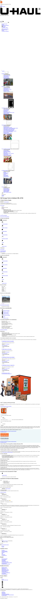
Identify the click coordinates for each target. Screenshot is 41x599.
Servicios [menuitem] (5, 174)
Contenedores (4, 475)
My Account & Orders (5, 551)
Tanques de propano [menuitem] (6, 191)
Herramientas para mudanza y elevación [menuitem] (9, 153)
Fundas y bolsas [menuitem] (6, 152)
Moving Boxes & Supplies (5, 570)
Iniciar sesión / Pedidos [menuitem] (5, 27)
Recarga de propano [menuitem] (6, 188)
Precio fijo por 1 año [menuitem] (4, 29)
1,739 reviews (7, 344)
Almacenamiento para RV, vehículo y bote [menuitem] (9, 129)
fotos (3, 208)
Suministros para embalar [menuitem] (7, 151)
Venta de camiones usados (5, 569)
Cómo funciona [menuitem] (5, 173)
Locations (4, 595)
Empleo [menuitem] (3, 24)
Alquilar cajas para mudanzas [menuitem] (7, 155)
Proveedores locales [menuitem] (6, 172)
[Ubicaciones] (3, 21)
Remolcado (3, 86)
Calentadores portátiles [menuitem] (6, 190)
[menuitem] (22, 88)
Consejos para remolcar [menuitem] (6, 76)
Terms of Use (3, 593)
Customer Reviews (4, 555)
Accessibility (3, 554)
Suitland (3, 195)
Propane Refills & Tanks (5, 571)
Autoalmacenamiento (4, 220)
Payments (3, 552)
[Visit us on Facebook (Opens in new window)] (2, 581)
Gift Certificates (4, 573)
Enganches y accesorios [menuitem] (7, 78)
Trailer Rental (3, 560)
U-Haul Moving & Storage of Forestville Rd (8, 341)
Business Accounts (4, 567)
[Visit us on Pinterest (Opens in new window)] (2, 584)
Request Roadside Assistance (5, 544)
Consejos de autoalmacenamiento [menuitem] (8, 133)
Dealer (3, 579)
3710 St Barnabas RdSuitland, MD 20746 (3, 251)
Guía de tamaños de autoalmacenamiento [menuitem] (9, 130)
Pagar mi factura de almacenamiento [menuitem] (8, 131)
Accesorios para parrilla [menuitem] (6, 189)
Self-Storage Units (4, 563)
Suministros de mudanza (4, 271)
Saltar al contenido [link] (2, 6)
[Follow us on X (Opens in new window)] (2, 586)
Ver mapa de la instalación (3, 215)
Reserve (2, 425)
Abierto (1, 5)
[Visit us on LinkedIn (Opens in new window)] (2, 585)
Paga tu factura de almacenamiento (4, 216)
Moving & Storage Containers (7, 562)
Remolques (6, 73)
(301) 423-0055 (2, 205)
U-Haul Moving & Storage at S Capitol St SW (8, 365)
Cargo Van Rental (4, 559)
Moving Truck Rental (4, 558)
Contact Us (3, 550)
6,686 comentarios (8, 488)
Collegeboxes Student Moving (6, 572)
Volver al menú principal (7, 74)
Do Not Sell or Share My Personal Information (8, 594)
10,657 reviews (8, 368)
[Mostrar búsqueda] (2, 21)
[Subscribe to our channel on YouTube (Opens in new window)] (2, 587)
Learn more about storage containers (5, 406)
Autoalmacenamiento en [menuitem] (8, 127)
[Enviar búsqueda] (8, 22)
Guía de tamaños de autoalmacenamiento (7, 452)
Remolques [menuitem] (3, 73)
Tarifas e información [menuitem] (6, 109)
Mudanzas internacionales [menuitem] (7, 111)
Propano (3, 242)
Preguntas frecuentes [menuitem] (6, 77)
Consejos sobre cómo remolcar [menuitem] (7, 89)
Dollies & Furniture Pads (5, 561)
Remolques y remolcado (4, 227)
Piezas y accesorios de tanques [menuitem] (7, 192)
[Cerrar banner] (0, 0)
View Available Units (4, 345)
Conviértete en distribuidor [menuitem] (5, 25)
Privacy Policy (4, 592)
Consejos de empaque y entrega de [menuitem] (9, 112)
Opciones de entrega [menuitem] (6, 110)
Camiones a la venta (4, 246)
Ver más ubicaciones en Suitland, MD (6, 373)
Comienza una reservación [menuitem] (7, 75)
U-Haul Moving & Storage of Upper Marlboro (8, 357)
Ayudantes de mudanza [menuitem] (5, 170)
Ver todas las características (3, 329)
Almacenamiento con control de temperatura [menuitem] (9, 128)
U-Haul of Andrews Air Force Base (6, 349)
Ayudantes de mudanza (11, 170)
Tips (2, 553)
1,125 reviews (7, 360)
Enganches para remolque (5, 238)
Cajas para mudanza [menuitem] (6, 150)
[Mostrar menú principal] (1, 7)
